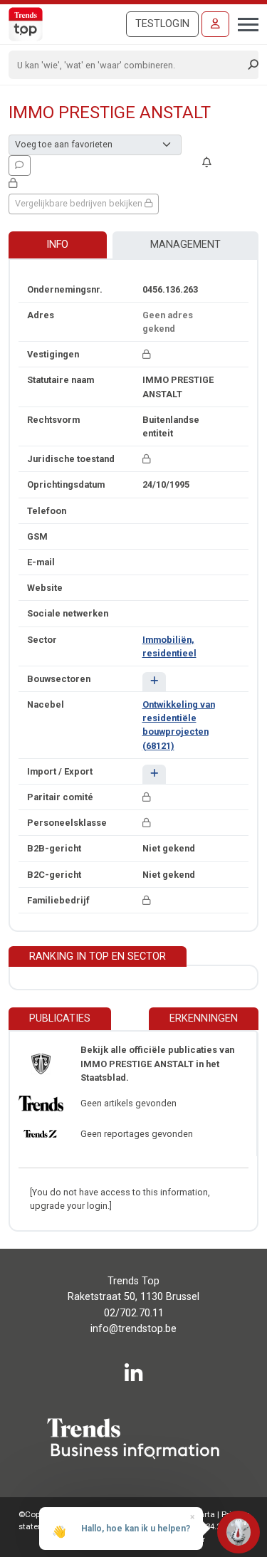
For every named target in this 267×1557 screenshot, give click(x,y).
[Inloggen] (215, 24)
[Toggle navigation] (243, 22)
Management (185, 244)
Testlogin (162, 24)
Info (57, 244)
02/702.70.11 (134, 1313)
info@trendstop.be (133, 1329)
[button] (154, 681)
